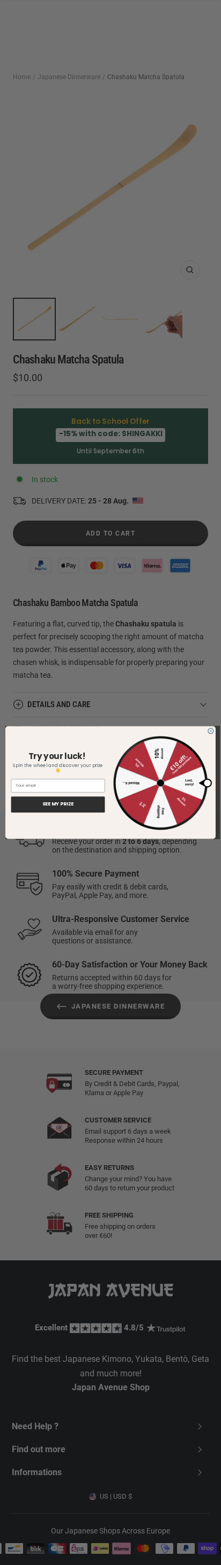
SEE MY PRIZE (58, 804)
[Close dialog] (210, 731)
